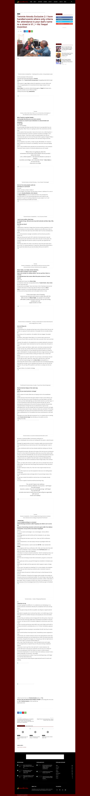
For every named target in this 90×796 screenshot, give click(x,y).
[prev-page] (17, 741)
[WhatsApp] (32, 31)
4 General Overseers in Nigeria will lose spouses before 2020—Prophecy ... (48, 777)
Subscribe (70, 23)
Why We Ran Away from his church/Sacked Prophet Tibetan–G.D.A (67, 54)
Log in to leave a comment (21, 747)
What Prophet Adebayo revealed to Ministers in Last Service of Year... (28, 776)
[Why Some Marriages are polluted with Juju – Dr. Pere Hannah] (35, 732)
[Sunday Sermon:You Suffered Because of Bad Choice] (39, 772)
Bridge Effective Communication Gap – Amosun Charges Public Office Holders (45, 720)
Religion (55, 1)
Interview (40, 1)
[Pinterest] (29, 31)
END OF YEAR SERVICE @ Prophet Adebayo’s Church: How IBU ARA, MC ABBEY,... (67, 48)
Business (45, 1)
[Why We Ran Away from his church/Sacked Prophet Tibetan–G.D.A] (58, 55)
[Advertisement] (45, 7)
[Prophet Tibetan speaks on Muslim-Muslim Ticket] (47, 732)
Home (31, 1)
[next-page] (19, 741)
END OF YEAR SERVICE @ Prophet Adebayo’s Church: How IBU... (28, 766)
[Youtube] (65, 790)
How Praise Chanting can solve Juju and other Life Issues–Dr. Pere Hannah (22, 737)
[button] (71, 1)
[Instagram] (60, 790)
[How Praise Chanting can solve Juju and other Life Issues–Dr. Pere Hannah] (23, 732)
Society (50, 1)
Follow (71, 19)
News (35, 1)
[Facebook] (25, 31)
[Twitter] (27, 31)
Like (71, 17)
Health (61, 1)
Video (65, 1)
